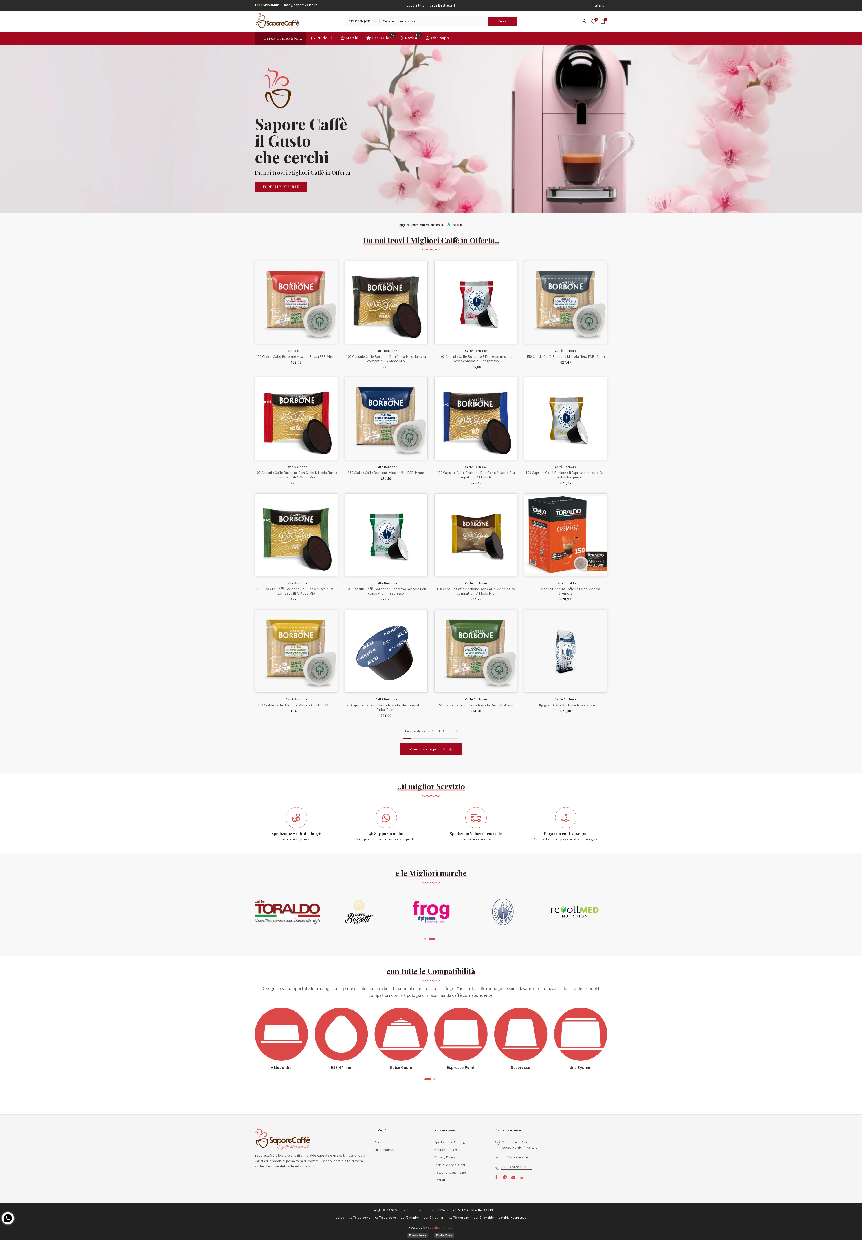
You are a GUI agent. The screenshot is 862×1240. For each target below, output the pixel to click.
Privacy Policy (444, 1157)
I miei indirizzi (385, 1150)
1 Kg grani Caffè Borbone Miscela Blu (566, 705)
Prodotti (324, 37)
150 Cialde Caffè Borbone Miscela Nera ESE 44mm (566, 356)
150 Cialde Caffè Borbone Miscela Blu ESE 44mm (386, 472)
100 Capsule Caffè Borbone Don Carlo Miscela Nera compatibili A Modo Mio (386, 358)
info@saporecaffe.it (300, 5)
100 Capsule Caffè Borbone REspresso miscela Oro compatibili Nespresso (565, 475)
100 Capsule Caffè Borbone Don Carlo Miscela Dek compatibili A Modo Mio (296, 591)
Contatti (440, 1180)
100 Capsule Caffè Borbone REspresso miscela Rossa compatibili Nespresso (476, 358)
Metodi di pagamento (450, 1173)
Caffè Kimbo (410, 1218)
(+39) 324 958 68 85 (516, 1167)
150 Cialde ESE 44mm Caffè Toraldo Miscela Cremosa (565, 591)
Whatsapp (440, 37)
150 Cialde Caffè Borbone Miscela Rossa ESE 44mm (296, 356)
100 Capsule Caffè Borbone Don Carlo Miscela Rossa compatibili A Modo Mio (296, 475)
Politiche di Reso (447, 1150)
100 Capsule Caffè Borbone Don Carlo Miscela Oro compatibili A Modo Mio (476, 591)
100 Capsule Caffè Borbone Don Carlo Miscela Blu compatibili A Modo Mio (476, 475)
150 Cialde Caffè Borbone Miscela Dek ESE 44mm (476, 705)
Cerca (340, 1218)
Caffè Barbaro (385, 1218)
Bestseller (383, 38)
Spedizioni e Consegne (451, 1142)
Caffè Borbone (296, 351)
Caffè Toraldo (566, 583)
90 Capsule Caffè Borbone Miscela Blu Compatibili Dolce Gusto (386, 707)
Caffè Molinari (434, 1218)
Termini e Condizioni (449, 1165)
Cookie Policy (444, 1235)
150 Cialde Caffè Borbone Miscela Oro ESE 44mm (296, 705)
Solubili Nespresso (512, 1218)
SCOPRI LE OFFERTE (281, 187)
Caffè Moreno (459, 1218)
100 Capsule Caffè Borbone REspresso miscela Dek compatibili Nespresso (386, 591)
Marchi (352, 37)
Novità (413, 38)
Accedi (379, 1142)
